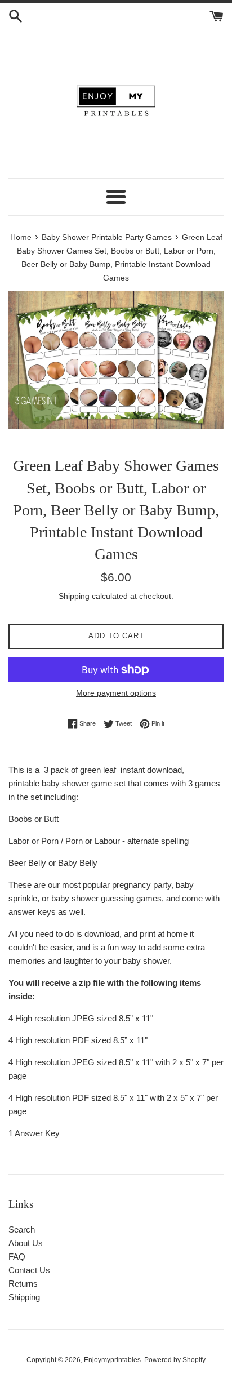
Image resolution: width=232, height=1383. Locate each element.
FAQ (16, 1256)
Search (21, 1229)
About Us (25, 1243)
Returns (23, 1283)
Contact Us (29, 1270)
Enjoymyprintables (112, 1360)
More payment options (116, 692)
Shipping (74, 596)
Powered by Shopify (175, 1360)
